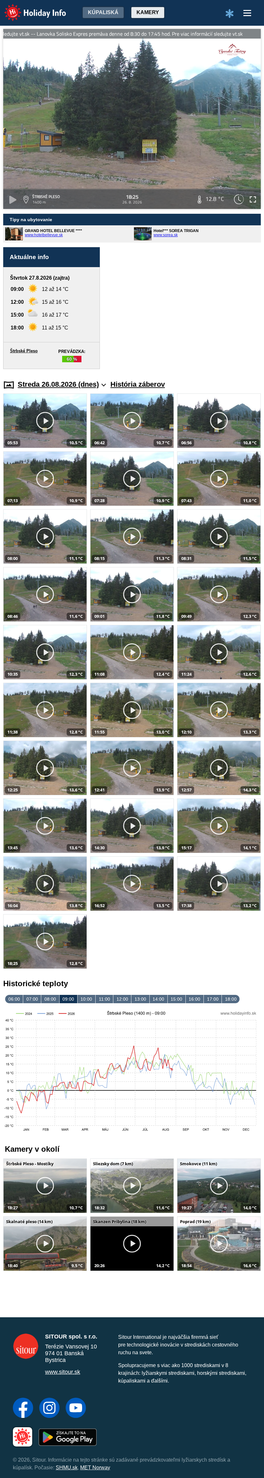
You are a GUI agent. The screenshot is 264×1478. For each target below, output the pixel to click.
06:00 (14, 999)
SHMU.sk (67, 1467)
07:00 (32, 999)
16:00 (194, 999)
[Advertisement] (183, 308)
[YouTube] (76, 1408)
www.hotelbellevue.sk (44, 235)
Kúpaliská (103, 12)
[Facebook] (23, 1408)
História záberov (137, 384)
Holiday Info (29, 8)
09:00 (68, 999)
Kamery (148, 12)
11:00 (104, 999)
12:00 (122, 999)
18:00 (231, 999)
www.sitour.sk (62, 1372)
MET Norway (95, 1467)
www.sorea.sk (166, 235)
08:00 (50, 999)
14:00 (158, 999)
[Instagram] (49, 1408)
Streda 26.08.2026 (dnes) (58, 384)
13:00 (140, 999)
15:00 (176, 999)
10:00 (86, 999)
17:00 (213, 999)
